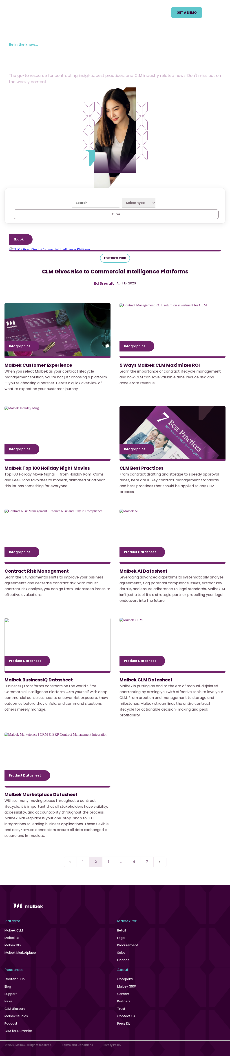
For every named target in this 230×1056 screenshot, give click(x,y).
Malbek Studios (16, 1016)
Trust (121, 1008)
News (8, 1001)
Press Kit (123, 1023)
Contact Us (126, 1016)
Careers (123, 994)
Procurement (127, 945)
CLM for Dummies (18, 1031)
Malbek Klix (12, 945)
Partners (123, 1001)
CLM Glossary (14, 1008)
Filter (116, 214)
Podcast (10, 1023)
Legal (121, 938)
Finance (123, 960)
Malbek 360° (127, 986)
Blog (7, 986)
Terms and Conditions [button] (77, 1045)
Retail (121, 930)
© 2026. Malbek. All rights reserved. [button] (28, 1045)
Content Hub (14, 979)
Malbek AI (11, 938)
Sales (121, 952)
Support (10, 994)
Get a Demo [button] (187, 12)
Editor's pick (115, 258)
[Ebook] (115, 249)
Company (125, 979)
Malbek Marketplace (20, 952)
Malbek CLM (13, 930)
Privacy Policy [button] (112, 1045)
